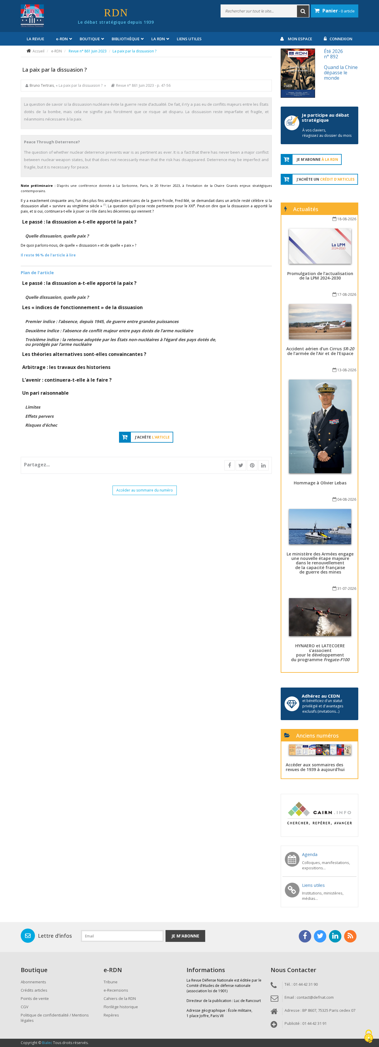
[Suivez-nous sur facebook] (305, 936)
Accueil (38, 51)
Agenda (309, 854)
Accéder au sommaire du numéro (144, 490)
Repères (111, 1015)
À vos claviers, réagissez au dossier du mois (326, 133)
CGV (24, 1006)
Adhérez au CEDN (321, 696)
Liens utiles (189, 38)
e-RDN (56, 51)
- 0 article (338, 10)
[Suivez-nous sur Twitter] (320, 936)
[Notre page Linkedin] (335, 936)
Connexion (341, 38)
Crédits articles (34, 990)
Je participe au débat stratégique (325, 117)
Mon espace (300, 38)
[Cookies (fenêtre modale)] (368, 1037)
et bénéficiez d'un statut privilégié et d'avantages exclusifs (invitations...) (322, 706)
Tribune (111, 982)
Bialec (47, 1042)
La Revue (35, 38)
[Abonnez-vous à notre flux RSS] (350, 936)
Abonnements (33, 982)
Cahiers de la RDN (120, 998)
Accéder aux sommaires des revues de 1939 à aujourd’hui (315, 767)
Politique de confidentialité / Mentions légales (55, 1017)
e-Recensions (116, 990)
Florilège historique (121, 1006)
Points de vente (35, 998)
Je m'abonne (185, 936)
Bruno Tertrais (42, 85)
